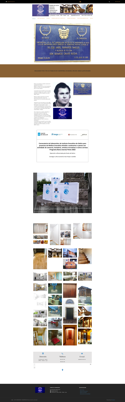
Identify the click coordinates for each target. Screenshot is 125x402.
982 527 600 (53, 389)
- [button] (34, 365)
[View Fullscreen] (34, 367)
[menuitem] (33, 18)
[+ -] (62, 371)
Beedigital (113, 399)
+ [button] (34, 364)
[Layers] (90, 364)
